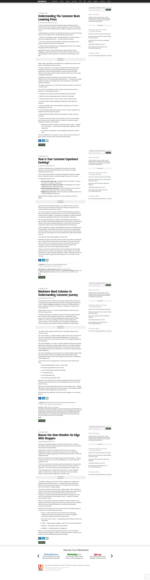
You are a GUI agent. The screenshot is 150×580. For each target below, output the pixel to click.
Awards (68, 1)
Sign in (89, 1)
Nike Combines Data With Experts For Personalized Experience (98, 47)
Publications (55, 1)
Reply (39, 274)
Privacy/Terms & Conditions (84, 565)
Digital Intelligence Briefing (51, 304)
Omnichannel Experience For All (97, 44)
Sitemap (74, 565)
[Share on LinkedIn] (43, 140)
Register (96, 1)
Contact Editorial (62, 565)
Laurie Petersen (44, 22)
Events (62, 1)
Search (85, 1)
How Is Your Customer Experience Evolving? (99, 34)
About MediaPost (49, 565)
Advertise (102, 1)
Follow (109, 1)
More (80, 1)
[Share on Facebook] (39, 140)
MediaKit (56, 565)
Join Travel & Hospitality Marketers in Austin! (100, 55)
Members (74, 1)
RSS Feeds (69, 565)
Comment (41, 144)
